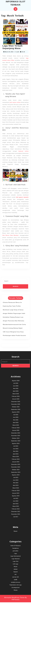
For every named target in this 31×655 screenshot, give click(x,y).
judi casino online (15, 102)
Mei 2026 (15, 388)
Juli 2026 (15, 383)
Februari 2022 (16, 509)
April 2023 (15, 485)
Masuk (15, 531)
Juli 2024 (15, 446)
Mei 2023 (15, 482)
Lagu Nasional (15, 558)
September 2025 (15, 409)
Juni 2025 (15, 417)
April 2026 (15, 391)
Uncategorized (15, 587)
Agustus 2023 (15, 475)
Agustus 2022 (15, 495)
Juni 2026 (15, 386)
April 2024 (15, 454)
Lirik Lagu (15, 564)
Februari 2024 (16, 459)
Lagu (15, 553)
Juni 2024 (15, 448)
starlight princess (15, 582)
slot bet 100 (15, 577)
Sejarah (15, 571)
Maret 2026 (16, 393)
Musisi (15, 566)
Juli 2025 (15, 414)
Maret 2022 (16, 506)
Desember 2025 (15, 401)
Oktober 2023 (15, 469)
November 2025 (15, 404)
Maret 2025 (16, 425)
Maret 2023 (16, 488)
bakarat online (24, 151)
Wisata (15, 590)
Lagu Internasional (15, 556)
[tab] (15, 9)
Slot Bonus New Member (10, 235)
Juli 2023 (15, 477)
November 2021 (15, 514)
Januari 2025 (15, 430)
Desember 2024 (15, 433)
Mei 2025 (15, 420)
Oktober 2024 (15, 438)
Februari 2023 (16, 490)
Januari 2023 (15, 493)
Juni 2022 (15, 501)
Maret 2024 (16, 456)
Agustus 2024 (15, 443)
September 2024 (15, 440)
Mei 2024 (15, 451)
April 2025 (15, 422)
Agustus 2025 (15, 412)
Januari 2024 (15, 461)
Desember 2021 (15, 511)
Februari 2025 (16, 427)
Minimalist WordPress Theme (14, 597)
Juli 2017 (15, 516)
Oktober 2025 (15, 406)
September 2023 (15, 472)
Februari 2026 (16, 396)
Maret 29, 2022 (9, 51)
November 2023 (15, 467)
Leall (17, 51)
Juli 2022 (15, 498)
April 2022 (15, 503)
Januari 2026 (15, 399)
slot (15, 574)
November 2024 (15, 435)
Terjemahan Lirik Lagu (15, 585)
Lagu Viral (15, 561)
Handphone (15, 548)
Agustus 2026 (15, 380)
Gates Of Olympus (16, 545)
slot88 (15, 579)
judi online (15, 550)
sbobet (15, 569)
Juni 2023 (15, 480)
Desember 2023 (15, 464)
